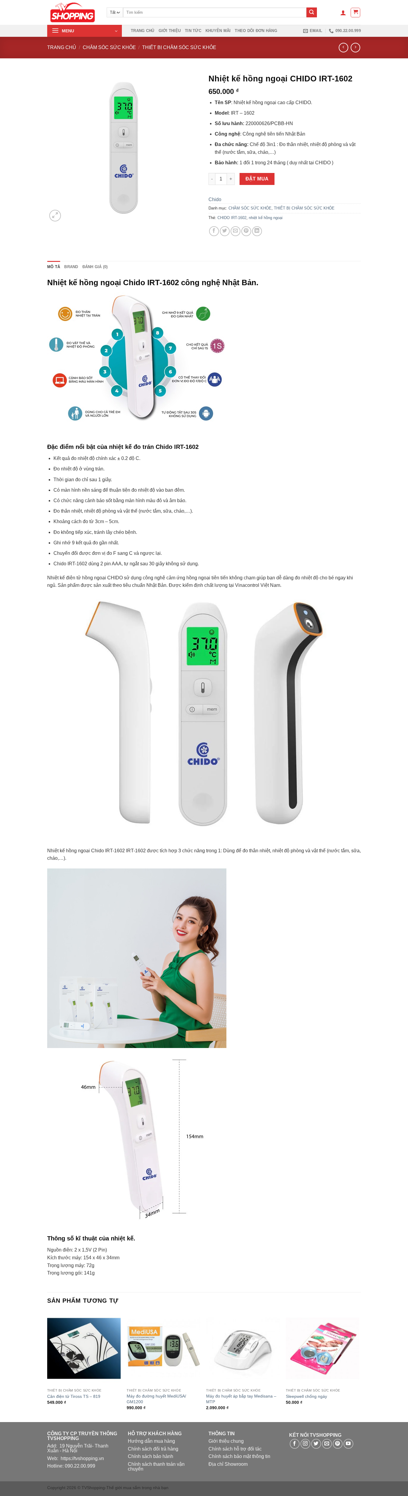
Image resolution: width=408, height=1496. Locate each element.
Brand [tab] (71, 267)
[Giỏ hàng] (355, 12)
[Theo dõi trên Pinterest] (338, 1444)
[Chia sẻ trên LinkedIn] (257, 231)
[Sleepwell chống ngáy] (323, 1349)
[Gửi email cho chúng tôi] (327, 1444)
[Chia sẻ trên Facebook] (214, 231)
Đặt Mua (257, 178)
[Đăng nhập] (343, 12)
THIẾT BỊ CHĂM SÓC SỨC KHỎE (179, 47)
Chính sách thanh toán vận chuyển (156, 1466)
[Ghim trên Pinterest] (246, 231)
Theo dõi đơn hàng (256, 30)
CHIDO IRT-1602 (231, 217)
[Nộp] (311, 12)
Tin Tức (193, 30)
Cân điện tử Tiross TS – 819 (73, 1396)
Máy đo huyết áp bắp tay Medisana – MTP (241, 1399)
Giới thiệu (170, 30)
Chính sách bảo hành (150, 1456)
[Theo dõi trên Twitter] (316, 1444)
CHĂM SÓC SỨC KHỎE (109, 47)
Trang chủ (142, 30)
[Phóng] (55, 215)
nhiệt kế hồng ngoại (266, 217)
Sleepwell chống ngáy (306, 1396)
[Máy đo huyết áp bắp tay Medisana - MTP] (243, 1349)
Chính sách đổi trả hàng (153, 1448)
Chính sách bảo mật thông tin (239, 1456)
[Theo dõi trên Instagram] (305, 1444)
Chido (214, 199)
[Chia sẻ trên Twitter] (225, 231)
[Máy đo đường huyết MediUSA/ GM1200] (163, 1349)
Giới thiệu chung (226, 1441)
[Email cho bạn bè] (235, 231)
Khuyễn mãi (218, 30)
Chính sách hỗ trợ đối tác (235, 1448)
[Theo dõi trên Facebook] (295, 1444)
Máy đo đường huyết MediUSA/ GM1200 (156, 1399)
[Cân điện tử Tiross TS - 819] (84, 1349)
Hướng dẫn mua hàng (151, 1441)
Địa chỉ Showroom (228, 1464)
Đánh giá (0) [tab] (95, 267)
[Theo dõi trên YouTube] (348, 1444)
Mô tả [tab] (53, 267)
